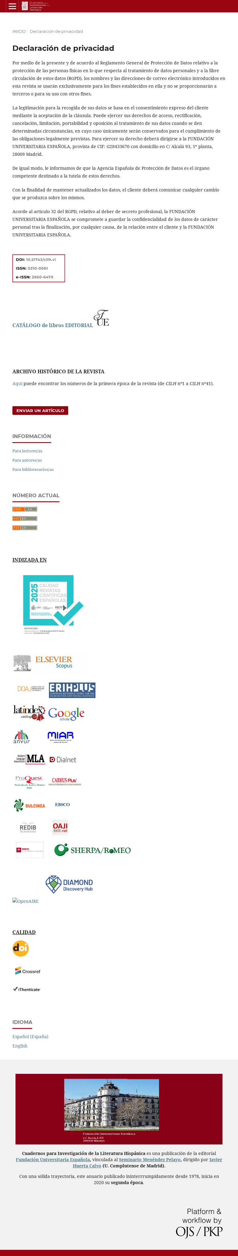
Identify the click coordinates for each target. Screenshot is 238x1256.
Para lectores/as (27, 451)
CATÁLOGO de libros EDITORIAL (52, 325)
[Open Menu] (12, 6)
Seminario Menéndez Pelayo (150, 1159)
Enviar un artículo (40, 410)
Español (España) (30, 1036)
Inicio (19, 31)
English (20, 1046)
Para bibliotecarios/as (33, 469)
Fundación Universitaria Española (53, 1159)
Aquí (17, 383)
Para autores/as (27, 460)
